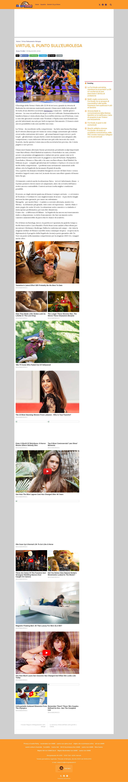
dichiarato (48, 111)
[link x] (99, 5)
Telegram (43, 55)
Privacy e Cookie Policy (31, 743)
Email (60, 55)
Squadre (43, 4)
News (37, 4)
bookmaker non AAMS (47, 743)
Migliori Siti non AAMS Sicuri (46, 750)
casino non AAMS (87, 747)
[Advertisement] (64, 25)
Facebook (25, 55)
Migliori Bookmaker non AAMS (67, 750)
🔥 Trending (89, 83)
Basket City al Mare (53, 4)
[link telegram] (105, 5)
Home (18, 41)
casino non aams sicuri (64, 743)
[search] (110, 5)
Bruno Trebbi (20, 51)
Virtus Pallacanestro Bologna (31, 41)
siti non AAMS (99, 743)
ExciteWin (46, 747)
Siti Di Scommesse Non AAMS (70, 747)
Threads (52, 55)
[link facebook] (102, 5)
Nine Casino (99, 747)
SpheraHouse (67, 778)
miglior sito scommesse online (83, 743)
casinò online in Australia (33, 747)
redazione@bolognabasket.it (66, 762)
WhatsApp (34, 55)
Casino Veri (55, 747)
